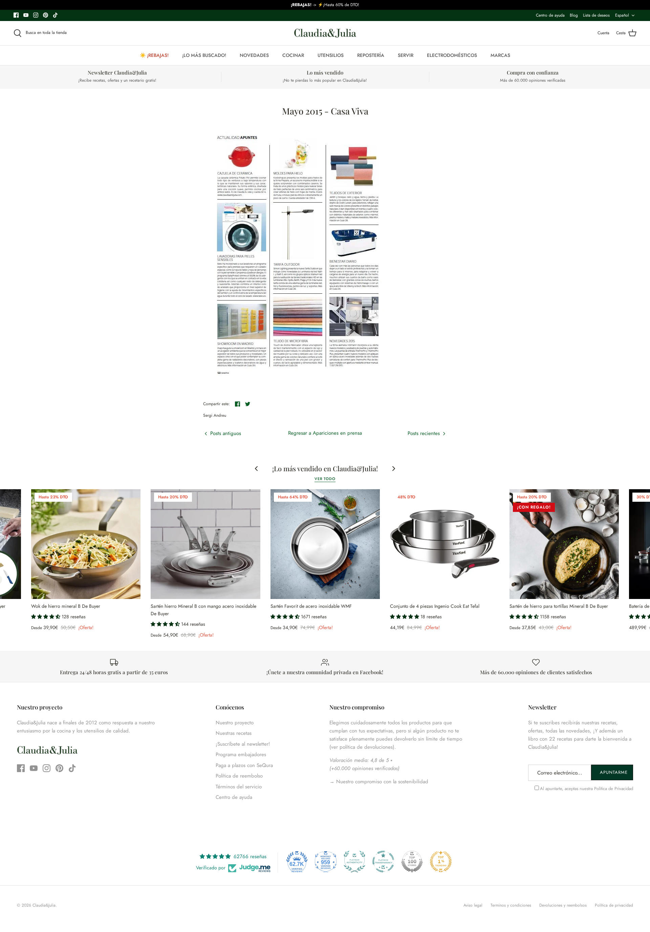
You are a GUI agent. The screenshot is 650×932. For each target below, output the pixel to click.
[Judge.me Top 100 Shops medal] (412, 861)
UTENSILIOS (331, 55)
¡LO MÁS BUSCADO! (204, 55)
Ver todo (325, 478)
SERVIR (405, 55)
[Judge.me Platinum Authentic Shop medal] (354, 861)
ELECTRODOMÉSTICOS (452, 55)
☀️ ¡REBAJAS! (154, 55)
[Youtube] (25, 15)
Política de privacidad (614, 905)
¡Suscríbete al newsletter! (243, 744)
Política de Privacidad (613, 788)
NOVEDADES (254, 55)
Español (622, 15)
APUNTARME (614, 772)
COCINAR (293, 55)
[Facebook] (16, 15)
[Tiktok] (55, 15)
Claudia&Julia (44, 905)
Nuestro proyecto (235, 722)
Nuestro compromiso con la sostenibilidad (381, 781)
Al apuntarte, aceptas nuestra (586, 788)
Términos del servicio (239, 786)
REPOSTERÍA (370, 55)
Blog (574, 15)
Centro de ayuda (550, 15)
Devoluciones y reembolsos (563, 905)
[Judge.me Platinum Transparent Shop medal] (383, 861)
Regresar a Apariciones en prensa (325, 433)
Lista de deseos (596, 15)
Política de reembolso (239, 776)
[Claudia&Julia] (325, 33)
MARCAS (500, 55)
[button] (46, 616)
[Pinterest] (45, 15)
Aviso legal (472, 905)
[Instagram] (35, 15)
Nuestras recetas (234, 733)
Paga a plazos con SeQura (244, 765)
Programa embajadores (241, 754)
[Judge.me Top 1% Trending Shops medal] (441, 861)
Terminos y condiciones (511, 905)
